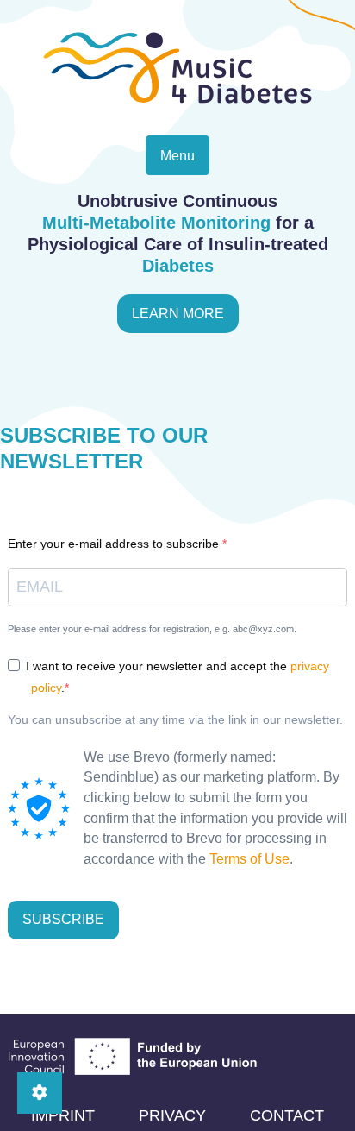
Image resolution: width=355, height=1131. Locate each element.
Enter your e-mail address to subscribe (115, 543)
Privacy (172, 1115)
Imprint (63, 1115)
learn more (178, 313)
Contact (287, 1115)
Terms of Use (249, 858)
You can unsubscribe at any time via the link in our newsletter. (175, 719)
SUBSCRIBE (63, 919)
